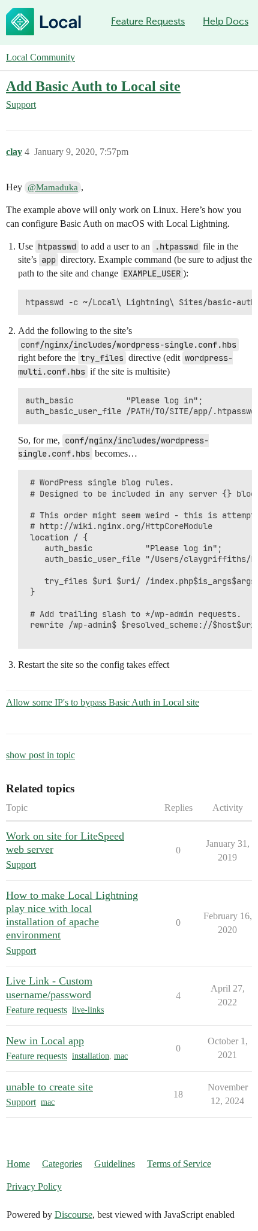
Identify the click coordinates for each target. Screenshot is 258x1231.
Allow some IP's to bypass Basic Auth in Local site (102, 702)
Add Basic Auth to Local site (93, 86)
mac (121, 1055)
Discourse (73, 1214)
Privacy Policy (34, 1186)
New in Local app (45, 1041)
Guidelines (114, 1164)
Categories (62, 1164)
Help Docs (225, 21)
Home (18, 1164)
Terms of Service (179, 1164)
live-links (88, 1009)
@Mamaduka (53, 187)
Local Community (40, 57)
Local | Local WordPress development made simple (43, 21)
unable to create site (49, 1087)
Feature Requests (148, 21)
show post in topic (40, 755)
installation (90, 1055)
